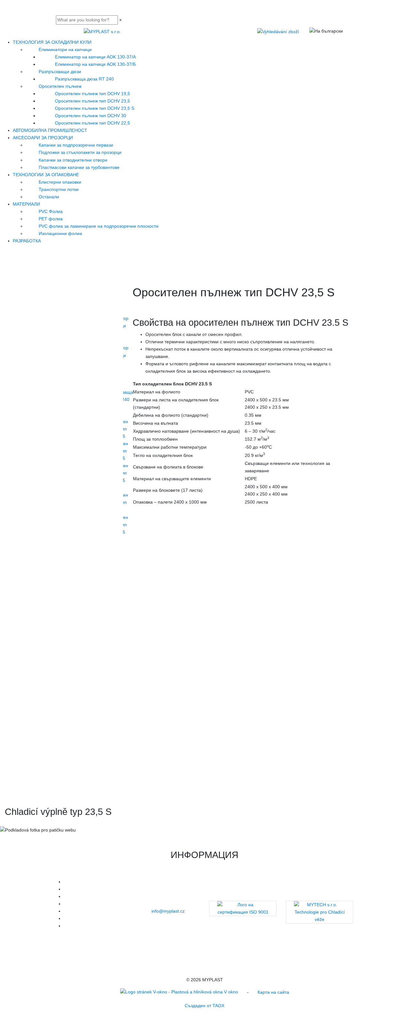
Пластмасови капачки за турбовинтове (79, 167)
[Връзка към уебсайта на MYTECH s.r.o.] (319, 912)
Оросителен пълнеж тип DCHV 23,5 (92, 100)
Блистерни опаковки (60, 182)
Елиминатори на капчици (65, 49)
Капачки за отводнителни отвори (73, 160)
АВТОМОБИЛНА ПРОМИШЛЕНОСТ (50, 130)
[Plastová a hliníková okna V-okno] (179, 992)
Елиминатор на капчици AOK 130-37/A (95, 56)
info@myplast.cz (168, 911)
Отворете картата (171, 918)
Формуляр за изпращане (164, 933)
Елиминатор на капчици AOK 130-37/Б (95, 64)
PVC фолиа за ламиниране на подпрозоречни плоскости (98, 226)
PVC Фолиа (51, 211)
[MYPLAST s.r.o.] (102, 31)
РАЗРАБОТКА (27, 240)
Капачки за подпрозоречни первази (76, 145)
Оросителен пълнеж (60, 86)
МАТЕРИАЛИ (26, 204)
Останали (49, 196)
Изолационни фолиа (60, 233)
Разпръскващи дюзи (60, 71)
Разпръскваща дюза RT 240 (84, 78)
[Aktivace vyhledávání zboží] (278, 31)
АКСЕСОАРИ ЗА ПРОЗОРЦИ (43, 137)
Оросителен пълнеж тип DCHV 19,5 (92, 93)
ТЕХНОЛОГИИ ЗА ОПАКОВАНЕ (46, 174)
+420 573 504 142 (162, 903)
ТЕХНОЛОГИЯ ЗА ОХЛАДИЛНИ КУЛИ (52, 42)
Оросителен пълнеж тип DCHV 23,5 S (94, 108)
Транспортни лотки (59, 189)
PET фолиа (51, 218)
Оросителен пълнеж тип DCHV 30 (90, 115)
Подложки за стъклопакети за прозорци (80, 152)
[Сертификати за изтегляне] (242, 908)
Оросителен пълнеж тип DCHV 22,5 (92, 122)
